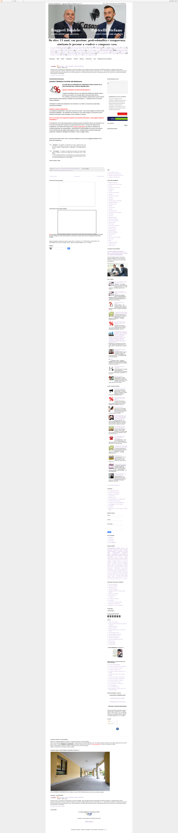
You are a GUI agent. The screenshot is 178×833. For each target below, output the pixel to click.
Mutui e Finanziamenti (104, 52)
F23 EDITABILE (112, 642)
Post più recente (53, 176)
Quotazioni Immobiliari (113, 637)
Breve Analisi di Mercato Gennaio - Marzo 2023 (119, 427)
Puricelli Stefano (112, 227)
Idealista (110, 209)
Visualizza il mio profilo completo (57, 75)
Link (95, 58)
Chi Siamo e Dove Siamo (114, 187)
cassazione (79, 54)
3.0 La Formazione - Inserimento (116, 683)
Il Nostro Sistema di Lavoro (120, 464)
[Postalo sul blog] (84, 168)
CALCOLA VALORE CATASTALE (116, 639)
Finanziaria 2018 (112, 204)
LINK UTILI (65, 52)
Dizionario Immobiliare (55, 50)
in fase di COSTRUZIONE (114, 664)
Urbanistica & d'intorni (55, 54)
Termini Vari (122, 53)
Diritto (110, 48)
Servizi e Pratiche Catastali (110, 53)
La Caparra (111, 597)
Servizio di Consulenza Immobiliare (119, 367)
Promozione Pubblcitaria (55, 53)
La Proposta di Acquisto (114, 598)
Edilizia (77, 50)
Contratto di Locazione (55, 48)
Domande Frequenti (68, 50)
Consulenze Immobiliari (115, 47)
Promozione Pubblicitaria (119, 388)
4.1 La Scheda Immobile (114, 686)
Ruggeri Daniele (112, 230)
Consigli (106, 47)
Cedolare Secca (117, 455)
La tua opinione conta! (113, 172)
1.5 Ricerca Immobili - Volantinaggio (116, 676)
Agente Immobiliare (63, 47)
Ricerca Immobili (112, 228)
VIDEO (126, 573)
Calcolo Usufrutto (112, 628)
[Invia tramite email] (82, 168)
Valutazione (69, 58)
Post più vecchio (100, 176)
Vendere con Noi (112, 243)
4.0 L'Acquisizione (113, 685)
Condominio (99, 47)
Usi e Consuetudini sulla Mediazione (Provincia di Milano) (119, 323)
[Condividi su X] (85, 168)
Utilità (63, 54)
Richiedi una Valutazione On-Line (116, 175)
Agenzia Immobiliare (113, 585)
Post (110, 721)
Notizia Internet (115, 52)
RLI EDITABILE (112, 644)
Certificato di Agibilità (113, 589)
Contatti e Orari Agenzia (114, 494)
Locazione (72, 52)
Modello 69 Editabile (113, 626)
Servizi (62, 58)
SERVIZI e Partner (118, 376)
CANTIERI (111, 537)
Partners (82, 58)
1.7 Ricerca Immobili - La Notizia (116, 680)
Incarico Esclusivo (113, 595)
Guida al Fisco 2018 (113, 622)
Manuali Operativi (81, 52)
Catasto (91, 47)
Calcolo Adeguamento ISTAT (115, 634)
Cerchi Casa (89, 58)
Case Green (123, 577)
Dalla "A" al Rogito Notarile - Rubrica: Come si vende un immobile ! (85, 48)
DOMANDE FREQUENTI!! (114, 485)
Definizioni (104, 48)
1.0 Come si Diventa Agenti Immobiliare (117, 666)
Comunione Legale (118, 407)
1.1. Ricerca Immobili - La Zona (116, 668)
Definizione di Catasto (113, 593)
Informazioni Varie (106, 50)
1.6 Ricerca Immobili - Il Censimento (117, 678)
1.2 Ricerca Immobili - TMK (115, 669)
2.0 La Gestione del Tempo (115, 681)
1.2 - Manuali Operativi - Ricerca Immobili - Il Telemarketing (119, 437)
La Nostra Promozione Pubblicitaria (116, 502)
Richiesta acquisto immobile (115, 173)
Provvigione (111, 600)
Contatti (76, 58)
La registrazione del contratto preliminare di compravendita (120, 313)
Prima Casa (123, 52)
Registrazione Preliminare (114, 603)
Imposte (97, 50)
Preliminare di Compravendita (115, 601)
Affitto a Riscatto (53, 47)
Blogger (105, 829)
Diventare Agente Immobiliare (120, 48)
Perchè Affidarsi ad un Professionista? (117, 499)
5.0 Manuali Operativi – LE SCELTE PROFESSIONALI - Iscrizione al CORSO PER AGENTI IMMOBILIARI (120, 417)
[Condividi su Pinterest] (88, 168)
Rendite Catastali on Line (114, 635)
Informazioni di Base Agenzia (59, 170)
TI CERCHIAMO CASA (114, 490)
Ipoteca (59, 52)
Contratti (123, 47)
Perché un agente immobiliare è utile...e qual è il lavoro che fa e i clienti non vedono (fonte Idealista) (117, 253)
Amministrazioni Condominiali (77, 47)
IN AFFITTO (111, 539)
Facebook (111, 506)
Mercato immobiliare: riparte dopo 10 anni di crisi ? (120, 282)
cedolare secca (117, 577)
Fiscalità (82, 50)
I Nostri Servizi (90, 50)
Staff (58, 58)
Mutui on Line (112, 640)
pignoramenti (92, 54)
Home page (52, 58)
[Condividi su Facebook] (86, 168)
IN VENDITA (111, 541)
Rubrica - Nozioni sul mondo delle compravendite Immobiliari (78, 53)
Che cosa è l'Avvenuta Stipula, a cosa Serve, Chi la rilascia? (120, 292)
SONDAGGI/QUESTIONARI (122, 576)
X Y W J (123, 702)
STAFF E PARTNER (113, 232)
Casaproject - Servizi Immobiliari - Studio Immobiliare (71, 66)
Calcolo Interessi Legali (114, 632)
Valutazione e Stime (72, 54)
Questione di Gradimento (114, 177)
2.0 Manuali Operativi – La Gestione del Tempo (120, 474)
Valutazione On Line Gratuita (104, 58)
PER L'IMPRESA (112, 542)
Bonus (85, 47)
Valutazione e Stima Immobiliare (116, 605)
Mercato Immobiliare (92, 52)
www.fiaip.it (89, 822)
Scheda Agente (100, 53)
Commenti (111, 723)
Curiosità (65, 48)
